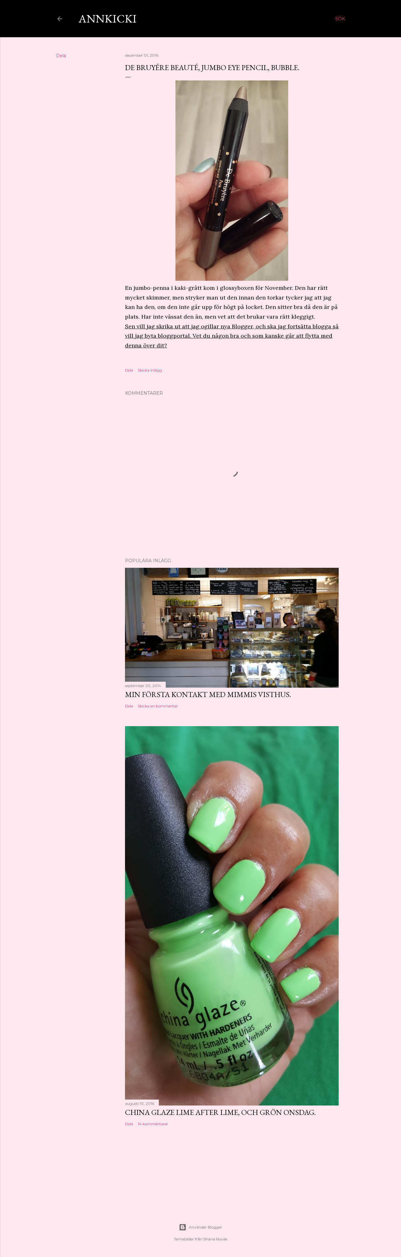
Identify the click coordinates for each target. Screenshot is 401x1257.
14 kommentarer (153, 1123)
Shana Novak (215, 1239)
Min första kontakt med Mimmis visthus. (208, 694)
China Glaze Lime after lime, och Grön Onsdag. (220, 1112)
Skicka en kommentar (158, 706)
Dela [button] (61, 56)
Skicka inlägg (150, 370)
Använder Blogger (205, 1227)
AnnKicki (108, 18)
